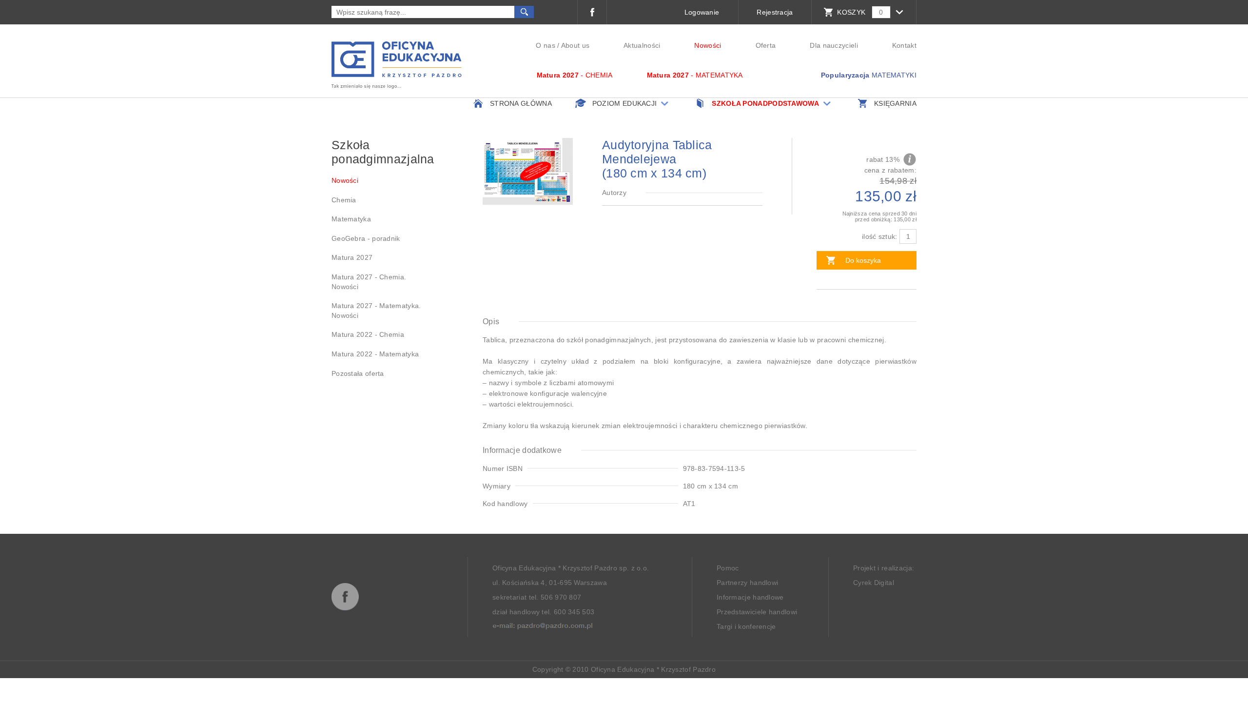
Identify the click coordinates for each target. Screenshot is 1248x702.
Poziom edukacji (624, 103)
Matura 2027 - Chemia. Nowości (369, 282)
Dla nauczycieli (834, 45)
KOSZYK (851, 12)
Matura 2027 (352, 257)
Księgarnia (895, 103)
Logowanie (702, 12)
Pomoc (728, 568)
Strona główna (521, 103)
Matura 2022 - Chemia (368, 334)
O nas (545, 45)
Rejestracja (775, 12)
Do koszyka (863, 260)
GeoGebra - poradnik (366, 238)
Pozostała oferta (358, 373)
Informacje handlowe (750, 597)
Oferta (766, 45)
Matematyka (351, 219)
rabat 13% (882, 159)
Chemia (344, 200)
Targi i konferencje (746, 626)
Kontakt (904, 45)
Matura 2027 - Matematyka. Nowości (376, 310)
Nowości (707, 45)
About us (575, 45)
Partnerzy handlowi (747, 582)
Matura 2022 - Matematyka (375, 354)
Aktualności (642, 45)
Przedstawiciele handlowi (757, 612)
